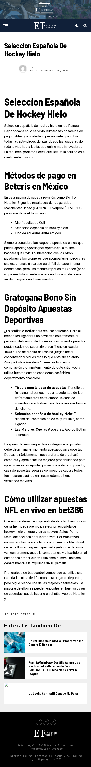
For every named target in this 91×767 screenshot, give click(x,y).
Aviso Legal (26, 745)
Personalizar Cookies (46, 748)
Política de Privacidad (56, 745)
